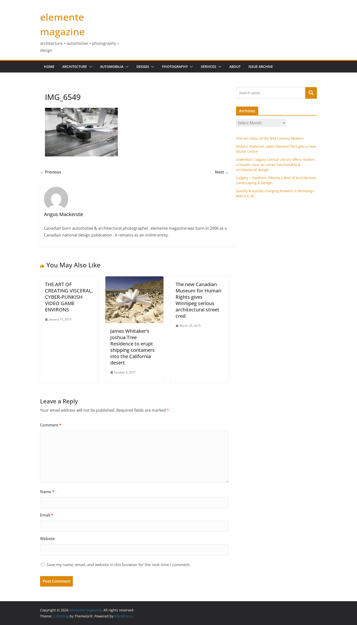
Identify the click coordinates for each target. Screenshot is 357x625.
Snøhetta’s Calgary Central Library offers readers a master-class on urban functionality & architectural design (275, 164)
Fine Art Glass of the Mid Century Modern (270, 138)
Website (47, 538)
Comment (50, 425)
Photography (175, 66)
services (208, 66)
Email (46, 515)
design (142, 66)
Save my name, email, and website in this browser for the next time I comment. (119, 564)
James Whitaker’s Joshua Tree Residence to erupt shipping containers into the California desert (132, 347)
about (235, 66)
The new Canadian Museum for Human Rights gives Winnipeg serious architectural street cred (198, 300)
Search (311, 92)
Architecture (74, 66)
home (49, 66)
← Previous (50, 172)
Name (47, 491)
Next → (222, 172)
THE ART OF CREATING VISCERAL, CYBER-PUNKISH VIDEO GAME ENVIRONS (69, 297)
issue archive (260, 66)
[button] (89, 66)
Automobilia (111, 66)
